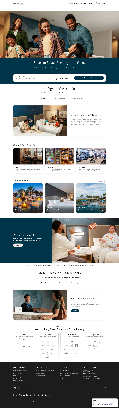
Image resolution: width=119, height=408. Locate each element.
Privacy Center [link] (86, 371)
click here (109, 404)
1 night (53, 76)
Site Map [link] (62, 378)
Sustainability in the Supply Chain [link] (91, 378)
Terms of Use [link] (86, 375)
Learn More (18, 245)
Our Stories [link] (16, 378)
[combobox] (29, 78)
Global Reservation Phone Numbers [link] (69, 373)
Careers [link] (15, 372)
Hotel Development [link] (41, 375)
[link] (28, 160)
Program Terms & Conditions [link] (90, 376)
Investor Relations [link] (18, 373)
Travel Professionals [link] (41, 372)
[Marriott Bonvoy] (87, 3)
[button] (76, 3)
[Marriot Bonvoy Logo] (59, 325)
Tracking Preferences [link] (88, 370)
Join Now (75, 310)
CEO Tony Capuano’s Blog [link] (20, 377)
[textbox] (29, 78)
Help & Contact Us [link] (64, 370)
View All (101, 181)
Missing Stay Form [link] (64, 377)
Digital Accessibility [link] (18, 380)
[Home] (18, 5)
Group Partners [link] (40, 373)
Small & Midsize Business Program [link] (45, 370)
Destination (21, 76)
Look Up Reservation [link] (65, 372)
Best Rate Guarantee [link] (65, 375)
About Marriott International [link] (20, 370)
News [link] (14, 375)
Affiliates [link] (38, 377)
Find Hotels (90, 78)
